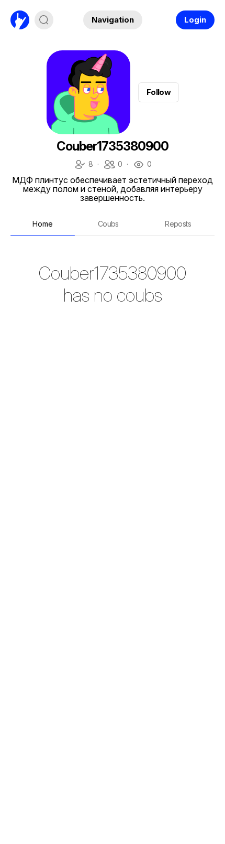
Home (42, 223)
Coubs (108, 223)
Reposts (178, 223)
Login (195, 20)
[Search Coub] (44, 19)
